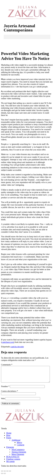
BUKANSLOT (12, 457)
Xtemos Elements (19, 452)
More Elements (18, 454)
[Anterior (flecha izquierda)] (2, 473)
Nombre (5, 386)
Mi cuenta (10, 461)
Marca (19, 442)
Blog (8, 435)
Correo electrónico (9, 391)
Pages (8, 438)
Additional (16, 440)
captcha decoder (17, 347)
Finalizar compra (13, 459)
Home (8, 433)
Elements (10, 447)
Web (3, 398)
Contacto (20, 445)
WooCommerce (18, 449)
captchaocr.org (8, 342)
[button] (27, 37)
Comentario (6, 365)
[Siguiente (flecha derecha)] (5, 473)
